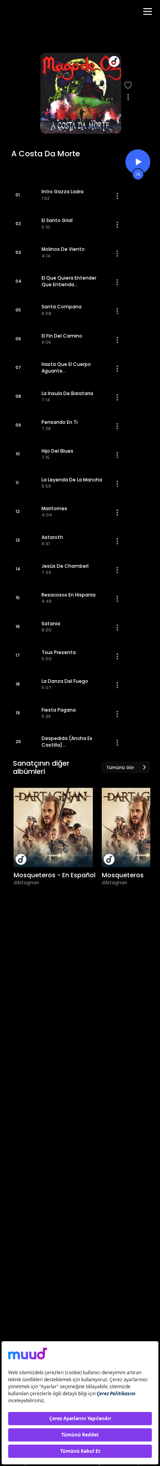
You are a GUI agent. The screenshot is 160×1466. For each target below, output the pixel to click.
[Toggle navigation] (147, 11)
